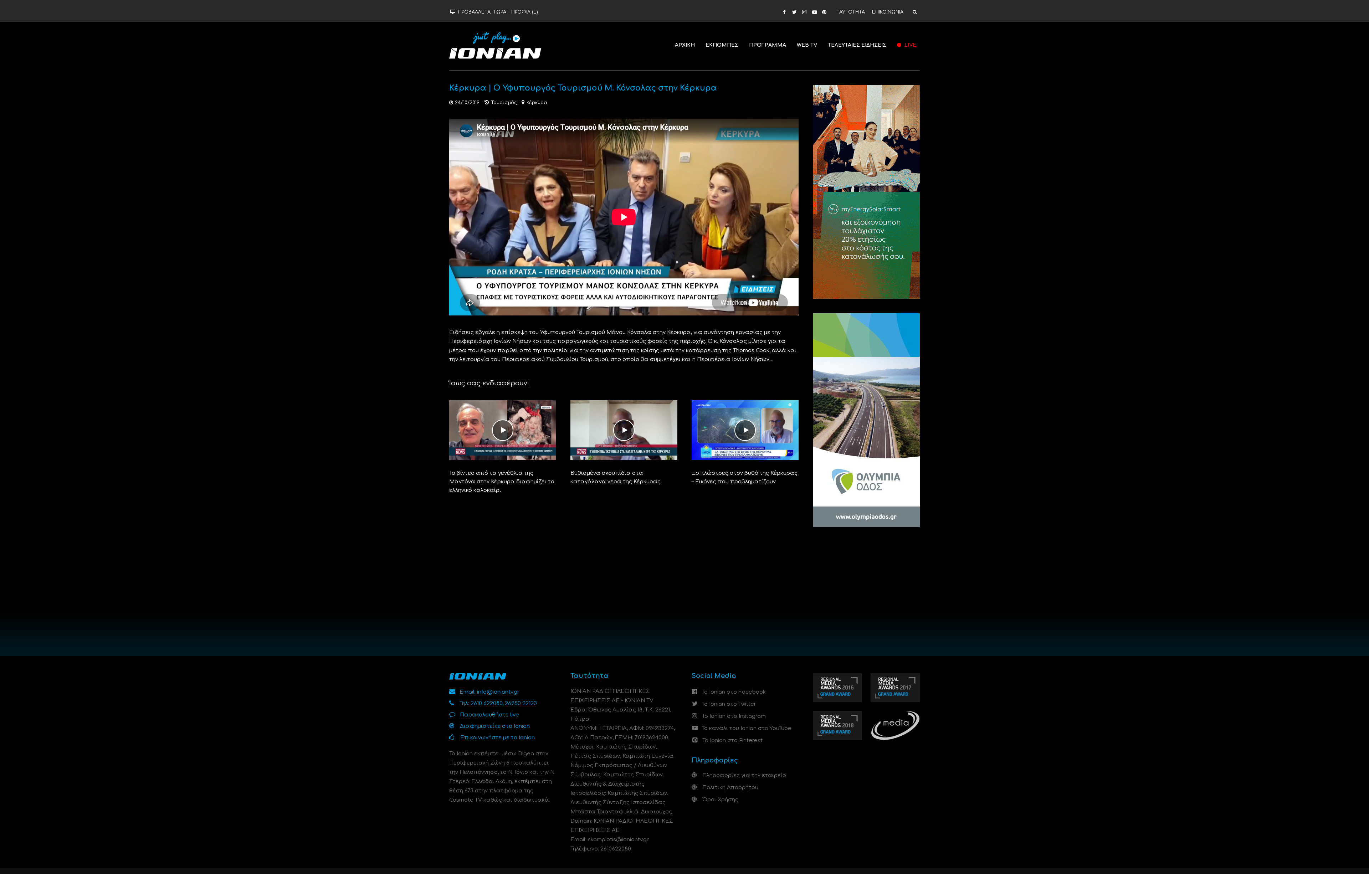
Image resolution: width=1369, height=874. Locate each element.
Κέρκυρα (537, 102)
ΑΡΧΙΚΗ (685, 45)
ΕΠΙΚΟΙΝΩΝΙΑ (887, 12)
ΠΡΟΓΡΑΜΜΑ (767, 45)
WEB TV (807, 45)
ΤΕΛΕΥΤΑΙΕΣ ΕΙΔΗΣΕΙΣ (857, 45)
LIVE (909, 45)
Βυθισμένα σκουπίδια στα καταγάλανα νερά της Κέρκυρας (615, 477)
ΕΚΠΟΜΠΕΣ (722, 45)
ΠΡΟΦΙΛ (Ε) (524, 12)
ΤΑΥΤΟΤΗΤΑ (850, 12)
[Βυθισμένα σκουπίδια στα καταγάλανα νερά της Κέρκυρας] (623, 430)
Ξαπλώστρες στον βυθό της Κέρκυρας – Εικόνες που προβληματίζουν (745, 477)
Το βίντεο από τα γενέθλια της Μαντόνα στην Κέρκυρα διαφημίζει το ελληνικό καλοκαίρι (501, 481)
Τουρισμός (504, 102)
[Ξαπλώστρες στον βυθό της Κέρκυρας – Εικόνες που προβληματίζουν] (745, 430)
